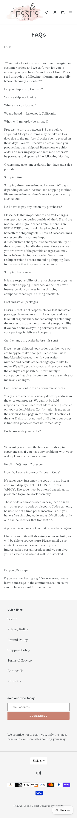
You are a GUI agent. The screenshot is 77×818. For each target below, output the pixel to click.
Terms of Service (19, 660)
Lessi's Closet (31, 805)
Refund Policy (17, 640)
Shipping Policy (18, 650)
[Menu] (71, 12)
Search (12, 619)
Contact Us (15, 671)
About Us (14, 681)
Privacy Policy (17, 629)
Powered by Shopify (52, 805)
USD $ (37, 760)
